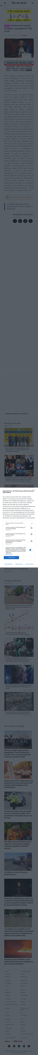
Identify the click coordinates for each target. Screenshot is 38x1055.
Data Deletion (9, 564)
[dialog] (19, 527)
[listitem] (19, 523)
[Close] (34, 491)
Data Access (19, 564)
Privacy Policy (29, 564)
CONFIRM (11, 557)
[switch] (30, 528)
